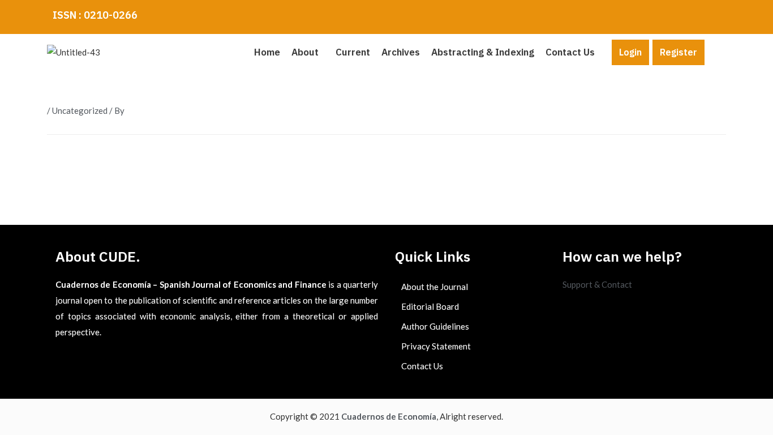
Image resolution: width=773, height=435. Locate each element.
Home (267, 52)
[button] (308, 52)
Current (353, 52)
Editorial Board (430, 306)
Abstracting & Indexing (482, 52)
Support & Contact (597, 284)
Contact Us (570, 52)
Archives (400, 52)
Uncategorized (80, 110)
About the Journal (434, 287)
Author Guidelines (435, 326)
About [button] (305, 52)
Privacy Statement (436, 346)
